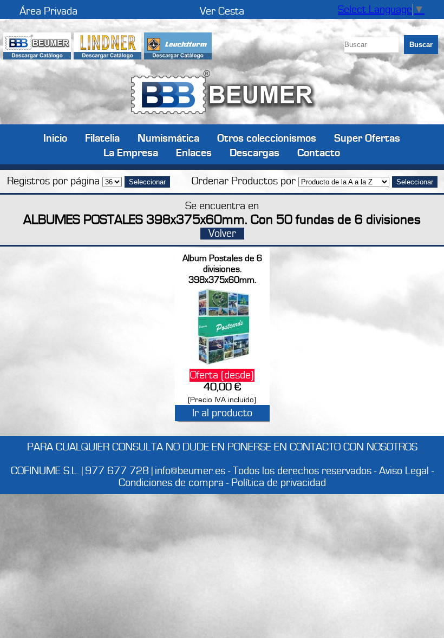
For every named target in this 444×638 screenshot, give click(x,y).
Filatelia (102, 137)
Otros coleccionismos (266, 137)
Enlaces (194, 152)
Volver (222, 234)
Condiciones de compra (171, 483)
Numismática (168, 137)
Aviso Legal (404, 471)
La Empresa (130, 152)
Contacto (318, 152)
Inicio (55, 137)
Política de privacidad (278, 483)
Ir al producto (222, 413)
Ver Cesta (222, 11)
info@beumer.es (190, 471)
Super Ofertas (367, 137)
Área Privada (48, 11)
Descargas (254, 152)
